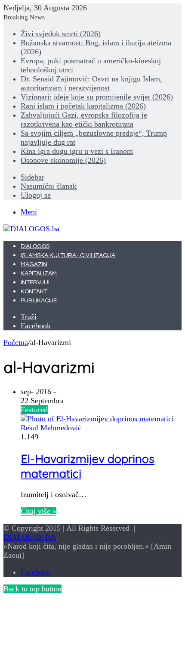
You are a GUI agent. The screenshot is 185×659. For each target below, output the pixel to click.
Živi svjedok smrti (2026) (61, 33)
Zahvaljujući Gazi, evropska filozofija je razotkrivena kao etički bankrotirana (84, 119)
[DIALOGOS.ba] (31, 228)
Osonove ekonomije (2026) (63, 160)
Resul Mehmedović (51, 427)
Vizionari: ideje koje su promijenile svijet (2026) (97, 97)
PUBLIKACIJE (39, 301)
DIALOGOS (35, 246)
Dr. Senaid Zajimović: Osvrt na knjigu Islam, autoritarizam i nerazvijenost (91, 83)
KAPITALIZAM (39, 273)
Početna (15, 342)
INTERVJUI (35, 283)
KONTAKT (34, 292)
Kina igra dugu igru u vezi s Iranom (77, 151)
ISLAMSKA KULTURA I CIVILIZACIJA (68, 255)
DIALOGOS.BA (29, 537)
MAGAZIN (34, 264)
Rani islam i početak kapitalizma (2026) (83, 106)
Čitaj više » (38, 511)
